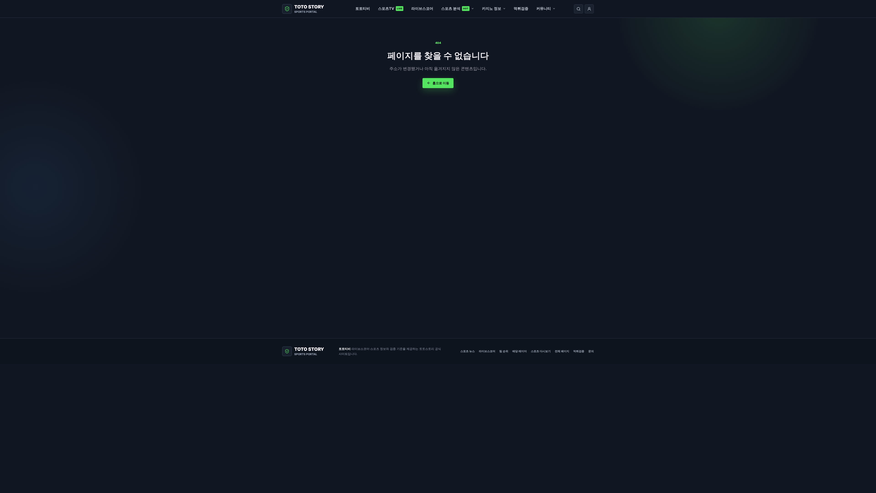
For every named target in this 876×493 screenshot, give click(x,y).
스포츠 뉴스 (467, 351)
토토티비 (362, 8)
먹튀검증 (521, 8)
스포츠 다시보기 (541, 351)
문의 (591, 351)
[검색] (578, 8)
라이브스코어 (422, 8)
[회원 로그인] (589, 8)
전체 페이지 (562, 351)
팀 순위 (503, 351)
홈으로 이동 (441, 83)
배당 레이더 (519, 351)
